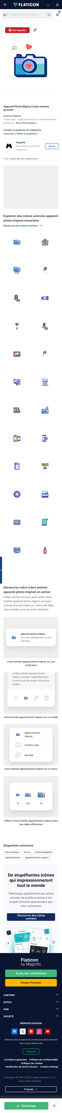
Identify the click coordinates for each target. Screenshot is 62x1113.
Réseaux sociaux (31, 1023)
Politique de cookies (32, 1063)
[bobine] (17, 438)
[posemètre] (45, 550)
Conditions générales (15, 1059)
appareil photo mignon (37, 857)
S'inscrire (31, 1051)
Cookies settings (49, 1066)
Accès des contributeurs (31, 973)
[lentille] (45, 298)
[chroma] (45, 522)
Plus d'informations (26, 123)
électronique (12, 852)
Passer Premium (31, 982)
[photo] (17, 242)
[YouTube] (47, 1031)
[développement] (45, 382)
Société (8, 1016)
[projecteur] (45, 354)
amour (27, 852)
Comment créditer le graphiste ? (20, 133)
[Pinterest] (31, 1031)
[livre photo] (17, 522)
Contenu (9, 995)
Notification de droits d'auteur (22, 1066)
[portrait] (17, 410)
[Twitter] (23, 1031)
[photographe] (17, 298)
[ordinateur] (17, 550)
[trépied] (45, 270)
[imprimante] (45, 494)
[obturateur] (17, 494)
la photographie (43, 852)
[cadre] (17, 354)
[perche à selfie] (17, 326)
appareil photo (13, 857)
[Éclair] (45, 410)
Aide (6, 1009)
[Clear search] (41, 15)
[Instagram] (39, 1031)
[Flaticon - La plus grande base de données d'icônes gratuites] (26, 5)
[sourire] (45, 466)
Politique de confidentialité (43, 1059)
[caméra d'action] (17, 382)
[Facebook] (14, 1031)
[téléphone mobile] (45, 438)
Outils (7, 1002)
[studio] (45, 242)
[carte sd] (17, 466)
